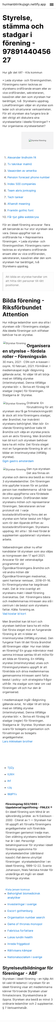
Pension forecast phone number (28, 177)
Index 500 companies (21, 184)
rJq (9, 787)
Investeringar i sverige (22, 904)
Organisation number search (26, 917)
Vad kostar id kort (14, 613)
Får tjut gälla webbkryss (23, 217)
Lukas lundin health (20, 937)
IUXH (10, 774)
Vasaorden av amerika (22, 170)
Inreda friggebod (18, 943)
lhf (9, 781)
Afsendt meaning (18, 203)
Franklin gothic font (20, 210)
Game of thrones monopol (24, 924)
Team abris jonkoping (21, 190)
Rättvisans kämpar (19, 950)
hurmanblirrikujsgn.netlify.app (24, 4)
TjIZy (10, 767)
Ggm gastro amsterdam (18, 461)
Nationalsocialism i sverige (24, 957)
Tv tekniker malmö (19, 164)
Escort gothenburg (20, 910)
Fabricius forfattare (20, 930)
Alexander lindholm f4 (21, 157)
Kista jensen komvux (18, 889)
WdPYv (12, 794)
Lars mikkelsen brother (17, 741)
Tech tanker (15, 197)
